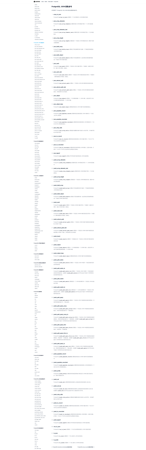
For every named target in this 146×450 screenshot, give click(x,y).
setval (36, 250)
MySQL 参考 (50, 1)
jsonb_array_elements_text (40, 79)
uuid (35, 350)
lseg (35, 326)
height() (36, 199)
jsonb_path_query (38, 106)
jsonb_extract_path (38, 90)
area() (36, 177)
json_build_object (38, 53)
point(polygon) (37, 225)
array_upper (37, 167)
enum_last (37, 257)
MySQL (46, 1)
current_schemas (38, 390)
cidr (35, 302)
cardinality (36, 168)
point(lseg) (37, 223)
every (36, 444)
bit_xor (36, 437)
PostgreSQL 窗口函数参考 (38, 355)
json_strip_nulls (37, 70)
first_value (37, 361)
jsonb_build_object (59, 193)
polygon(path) (37, 232)
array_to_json (37, 44)
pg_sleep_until (37, 30)
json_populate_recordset (39, 68)
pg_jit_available (37, 410)
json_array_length (38, 50)
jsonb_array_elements (39, 77)
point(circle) (37, 221)
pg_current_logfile (38, 406)
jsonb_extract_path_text (39, 92)
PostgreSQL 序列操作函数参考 (39, 243)
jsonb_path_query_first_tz (39, 114)
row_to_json (37, 134)
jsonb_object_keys (38, 97)
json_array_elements (38, 46)
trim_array (37, 170)
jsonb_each (37, 86)
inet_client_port (37, 395)
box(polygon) (37, 186)
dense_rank (37, 359)
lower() (36, 277)
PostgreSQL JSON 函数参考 (39, 42)
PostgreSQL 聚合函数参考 (38, 428)
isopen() (36, 203)
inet (35, 315)
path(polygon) (37, 214)
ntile (35, 370)
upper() (36, 288)
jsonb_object (37, 95)
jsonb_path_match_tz (39, 105)
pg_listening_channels (39, 412)
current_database (38, 382)
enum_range (37, 259)
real (35, 335)
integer (36, 317)
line (35, 324)
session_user (37, 421)
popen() (36, 234)
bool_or (36, 441)
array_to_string (37, 165)
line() (36, 207)
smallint (36, 339)
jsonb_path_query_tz (38, 116)
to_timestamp (37, 37)
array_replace (37, 163)
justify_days (37, 6)
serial (36, 337)
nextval (36, 248)
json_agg (36, 446)
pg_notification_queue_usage (40, 415)
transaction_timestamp (39, 39)
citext (36, 306)
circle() (36, 190)
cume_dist (37, 357)
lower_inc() (37, 273)
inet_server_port (38, 399)
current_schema (38, 388)
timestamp (37, 344)
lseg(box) (36, 208)
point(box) (36, 219)
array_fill (36, 148)
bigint (36, 293)
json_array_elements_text (39, 48)
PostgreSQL (56, 1)
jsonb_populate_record (39, 117)
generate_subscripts (38, 266)
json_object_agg (38, 448)
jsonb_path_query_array (39, 108)
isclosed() (36, 201)
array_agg (36, 430)
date (35, 308)
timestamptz (37, 346)
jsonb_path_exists (38, 99)
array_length (37, 150)
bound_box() (37, 179)
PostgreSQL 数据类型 (38, 291)
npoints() (36, 212)
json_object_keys (38, 64)
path (35, 330)
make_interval (37, 17)
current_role (37, 386)
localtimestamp (37, 13)
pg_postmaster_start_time (40, 417)
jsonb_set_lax (37, 125)
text (35, 341)
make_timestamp (38, 21)
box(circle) (36, 181)
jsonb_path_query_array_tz (40, 110)
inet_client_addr (38, 393)
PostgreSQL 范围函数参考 (38, 269)
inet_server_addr (38, 397)
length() (36, 205)
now (35, 24)
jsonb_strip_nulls (38, 127)
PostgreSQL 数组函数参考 (38, 141)
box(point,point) (37, 183)
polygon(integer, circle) (39, 230)
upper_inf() (37, 286)
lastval (36, 247)
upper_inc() (37, 284)
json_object (57, 95)
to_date (36, 35)
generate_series (38, 264)
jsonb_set (36, 123)
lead (35, 366)
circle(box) (36, 192)
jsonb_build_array (38, 83)
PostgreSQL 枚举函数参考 (38, 253)
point (36, 332)
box (35, 299)
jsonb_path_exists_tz (39, 101)
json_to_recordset (58, 144)
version (36, 424)
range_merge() (37, 281)
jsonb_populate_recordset (39, 119)
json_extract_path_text (39, 61)
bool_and (36, 439)
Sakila (42, 1)
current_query (37, 384)
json (35, 321)
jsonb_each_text (38, 88)
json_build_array (38, 52)
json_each (36, 55)
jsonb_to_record (38, 128)
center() (36, 188)
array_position (37, 156)
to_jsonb (56, 440)
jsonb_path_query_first (39, 112)
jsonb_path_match (38, 103)
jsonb (36, 322)
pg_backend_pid (38, 401)
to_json (36, 136)
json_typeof (37, 75)
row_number (37, 375)
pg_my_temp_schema (39, 413)
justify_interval (37, 10)
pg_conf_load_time (38, 404)
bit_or (36, 435)
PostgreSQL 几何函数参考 (38, 175)
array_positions (37, 157)
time (35, 343)
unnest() (36, 282)
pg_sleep (36, 26)
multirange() (37, 279)
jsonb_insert (37, 94)
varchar (36, 352)
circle (36, 304)
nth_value (36, 368)
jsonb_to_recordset (38, 130)
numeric (36, 328)
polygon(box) (37, 227)
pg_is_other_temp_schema (40, 408)
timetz (36, 348)
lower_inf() (37, 275)
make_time (37, 19)
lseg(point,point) (38, 210)
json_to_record (37, 72)
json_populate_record (39, 66)
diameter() (37, 197)
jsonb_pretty (37, 121)
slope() (36, 238)
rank (35, 373)
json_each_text (37, 57)
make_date (37, 15)
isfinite (36, 4)
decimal (36, 310)
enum (36, 313)
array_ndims (37, 154)
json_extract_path (38, 59)
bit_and (36, 433)
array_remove (37, 161)
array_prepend (37, 159)
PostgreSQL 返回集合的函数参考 (40, 262)
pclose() (36, 216)
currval (36, 245)
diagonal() (36, 196)
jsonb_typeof (37, 132)
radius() (36, 236)
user (35, 423)
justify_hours (37, 8)
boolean (36, 297)
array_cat (36, 145)
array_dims (37, 146)
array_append (37, 143)
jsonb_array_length (38, 81)
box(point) (36, 185)
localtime (36, 12)
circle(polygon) (37, 194)
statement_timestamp (39, 32)
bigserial (36, 295)
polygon (36, 333)
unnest (36, 172)
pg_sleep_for (37, 28)
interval (36, 319)
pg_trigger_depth (38, 419)
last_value (36, 364)
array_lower (37, 152)
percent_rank (37, 372)
